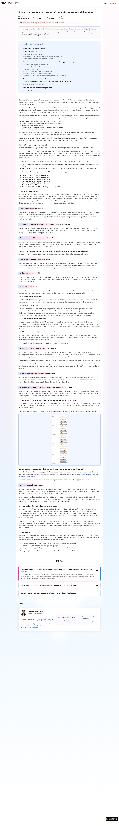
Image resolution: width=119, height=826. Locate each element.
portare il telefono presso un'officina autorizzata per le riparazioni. (45, 76)
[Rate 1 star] (59, 620)
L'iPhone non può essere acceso (34, 84)
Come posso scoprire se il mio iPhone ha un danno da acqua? (44, 79)
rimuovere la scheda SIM (32, 67)
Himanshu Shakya (46, 619)
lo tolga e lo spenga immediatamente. (36, 65)
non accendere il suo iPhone (33, 54)
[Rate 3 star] (64, 620)
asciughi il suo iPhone (31, 69)
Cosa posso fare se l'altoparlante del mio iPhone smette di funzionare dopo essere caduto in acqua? (56, 570)
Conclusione (27, 90)
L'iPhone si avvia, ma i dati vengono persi (37, 88)
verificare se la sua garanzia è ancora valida (37, 73)
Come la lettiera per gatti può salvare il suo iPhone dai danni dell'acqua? (49, 593)
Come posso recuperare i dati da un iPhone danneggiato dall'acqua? (47, 82)
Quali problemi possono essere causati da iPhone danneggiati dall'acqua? (49, 585)
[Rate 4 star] (66, 620)
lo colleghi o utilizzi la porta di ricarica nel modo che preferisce (43, 56)
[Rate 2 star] (62, 620)
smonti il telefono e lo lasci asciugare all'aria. (38, 71)
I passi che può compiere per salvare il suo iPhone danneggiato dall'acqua (49, 62)
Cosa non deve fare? (30, 51)
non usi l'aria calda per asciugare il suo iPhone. (38, 59)
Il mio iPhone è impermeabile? (34, 49)
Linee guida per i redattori (29, 628)
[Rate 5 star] (69, 620)
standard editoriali (43, 22)
